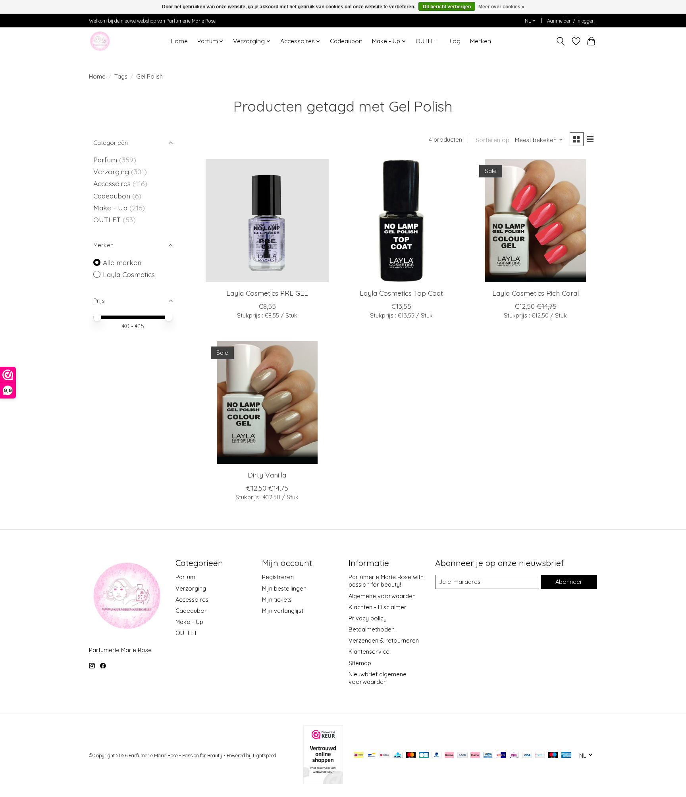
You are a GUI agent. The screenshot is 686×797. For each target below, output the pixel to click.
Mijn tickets (277, 599)
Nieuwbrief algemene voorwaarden (378, 677)
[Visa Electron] (488, 755)
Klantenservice (369, 651)
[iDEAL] (359, 755)
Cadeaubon (346, 41)
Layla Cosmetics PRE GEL (267, 293)
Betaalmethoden (372, 629)
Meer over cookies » (501, 7)
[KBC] (398, 755)
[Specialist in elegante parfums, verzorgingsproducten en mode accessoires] (100, 41)
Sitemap (360, 663)
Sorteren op (492, 140)
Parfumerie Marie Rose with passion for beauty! (386, 580)
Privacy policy (368, 618)
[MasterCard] (411, 755)
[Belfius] (384, 755)
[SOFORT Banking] (475, 755)
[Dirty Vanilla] (267, 402)
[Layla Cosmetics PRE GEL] (267, 220)
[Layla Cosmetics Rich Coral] (535, 220)
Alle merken (122, 262)
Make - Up (111, 207)
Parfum (105, 159)
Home (179, 41)
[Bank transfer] (462, 755)
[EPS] (514, 755)
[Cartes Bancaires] (424, 755)
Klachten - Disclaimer (378, 607)
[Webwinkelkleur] (323, 781)
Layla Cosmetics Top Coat (401, 293)
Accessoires (113, 183)
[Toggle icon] (561, 41)
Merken (480, 41)
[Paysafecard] (540, 755)
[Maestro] (553, 755)
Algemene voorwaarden (382, 596)
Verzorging (112, 171)
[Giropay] (501, 755)
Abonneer (568, 581)
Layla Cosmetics (129, 274)
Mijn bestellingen (284, 588)
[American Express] (566, 755)
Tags (120, 76)
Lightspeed (264, 755)
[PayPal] (437, 755)
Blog (454, 41)
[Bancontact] (372, 755)
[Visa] (527, 755)
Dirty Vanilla (267, 474)
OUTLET (427, 41)
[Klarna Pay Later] (449, 755)
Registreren (278, 577)
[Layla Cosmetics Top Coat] (400, 220)
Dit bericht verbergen (447, 7)
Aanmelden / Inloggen (571, 21)
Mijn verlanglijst (282, 610)
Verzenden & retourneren (384, 640)
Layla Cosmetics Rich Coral (535, 293)
